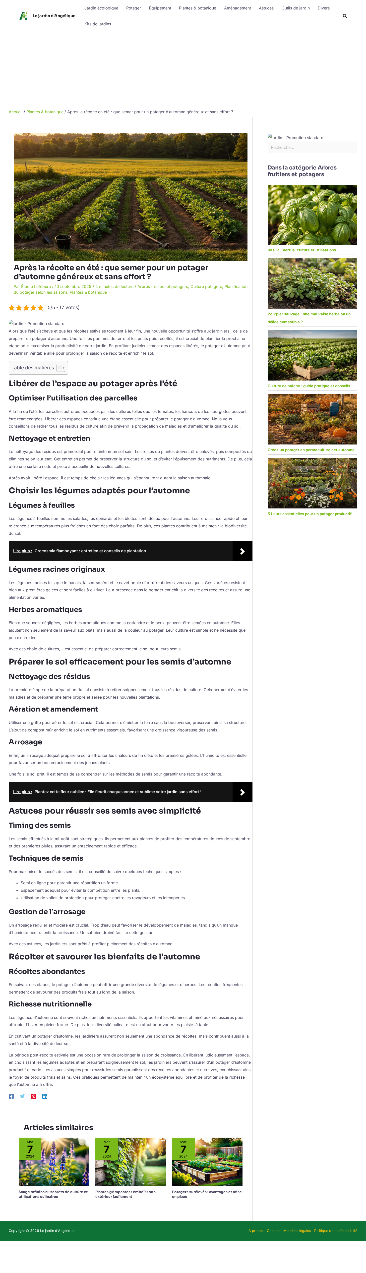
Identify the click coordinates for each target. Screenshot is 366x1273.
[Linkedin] (44, 1096)
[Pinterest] (33, 1096)
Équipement (160, 7)
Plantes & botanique (197, 7)
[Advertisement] (183, 69)
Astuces (266, 7)
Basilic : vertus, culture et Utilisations (302, 250)
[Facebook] (11, 1096)
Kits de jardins (97, 23)
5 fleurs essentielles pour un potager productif (310, 513)
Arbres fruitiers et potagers (162, 286)
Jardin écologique (101, 7)
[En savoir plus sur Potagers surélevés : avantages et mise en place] (207, 1161)
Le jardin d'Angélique (54, 15)
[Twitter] (22, 1096)
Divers (324, 7)
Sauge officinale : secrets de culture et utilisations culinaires (53, 1194)
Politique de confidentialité (335, 1230)
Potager (133, 7)
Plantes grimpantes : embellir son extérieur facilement (125, 1194)
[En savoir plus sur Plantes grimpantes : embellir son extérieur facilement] (130, 1161)
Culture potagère (206, 286)
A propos (255, 1230)
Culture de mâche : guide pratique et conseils (309, 386)
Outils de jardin (296, 7)
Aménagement (237, 7)
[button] (345, 16)
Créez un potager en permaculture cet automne (311, 449)
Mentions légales (297, 1230)
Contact (273, 1230)
